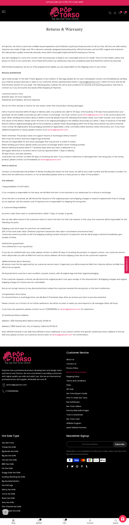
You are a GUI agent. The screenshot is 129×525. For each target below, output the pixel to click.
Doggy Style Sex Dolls (11, 472)
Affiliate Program (73, 423)
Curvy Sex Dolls (8, 494)
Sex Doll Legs (7, 485)
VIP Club (69, 389)
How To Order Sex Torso (76, 397)
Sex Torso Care (73, 419)
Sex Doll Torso (8, 443)
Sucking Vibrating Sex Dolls (13, 477)
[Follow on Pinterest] (82, 466)
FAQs (68, 385)
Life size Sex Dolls (9, 460)
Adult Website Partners (76, 427)
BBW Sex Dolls (8, 464)
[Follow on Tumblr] (87, 466)
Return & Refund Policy (76, 372)
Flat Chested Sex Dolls (11, 506)
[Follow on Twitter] (72, 466)
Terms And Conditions (76, 381)
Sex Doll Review (73, 402)
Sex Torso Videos (73, 406)
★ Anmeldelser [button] (127, 264)
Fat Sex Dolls (7, 468)
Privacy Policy (72, 368)
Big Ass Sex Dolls (9, 455)
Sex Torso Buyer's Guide (76, 393)
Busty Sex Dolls (8, 498)
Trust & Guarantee (74, 414)
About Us (70, 359)
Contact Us (71, 364)
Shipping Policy (72, 376)
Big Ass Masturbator (10, 481)
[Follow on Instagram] (77, 466)
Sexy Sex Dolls (8, 502)
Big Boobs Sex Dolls (10, 451)
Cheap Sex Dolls (9, 447)
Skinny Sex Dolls (8, 489)
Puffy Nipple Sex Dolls (11, 511)
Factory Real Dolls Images (77, 410)
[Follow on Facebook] (67, 466)
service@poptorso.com (89, 82)
